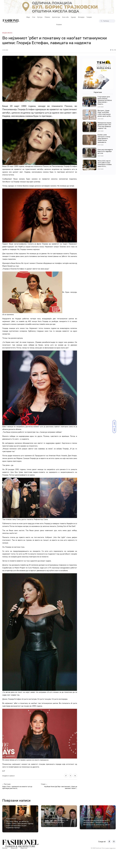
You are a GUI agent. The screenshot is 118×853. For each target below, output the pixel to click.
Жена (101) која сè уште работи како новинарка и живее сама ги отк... (105, 163)
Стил (33, 17)
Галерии (89, 17)
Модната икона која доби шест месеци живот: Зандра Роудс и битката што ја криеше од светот (96, 822)
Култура (39, 17)
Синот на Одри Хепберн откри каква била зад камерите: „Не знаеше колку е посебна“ (57, 820)
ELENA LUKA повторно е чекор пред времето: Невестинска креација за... (104, 138)
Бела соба (65, 17)
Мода (28, 17)
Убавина (47, 17)
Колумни (59, 24)
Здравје (73, 17)
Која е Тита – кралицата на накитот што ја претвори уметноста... (17, 787)
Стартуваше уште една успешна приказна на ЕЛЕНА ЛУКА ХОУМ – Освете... (105, 100)
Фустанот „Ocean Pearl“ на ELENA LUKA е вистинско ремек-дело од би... (104, 113)
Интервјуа (81, 17)
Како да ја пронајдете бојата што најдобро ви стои (105, 151)
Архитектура (56, 17)
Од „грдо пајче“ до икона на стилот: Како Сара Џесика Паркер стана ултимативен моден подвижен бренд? (19, 824)
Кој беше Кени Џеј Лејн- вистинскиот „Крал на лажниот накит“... (60, 787)
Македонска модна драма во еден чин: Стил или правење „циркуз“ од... (104, 125)
